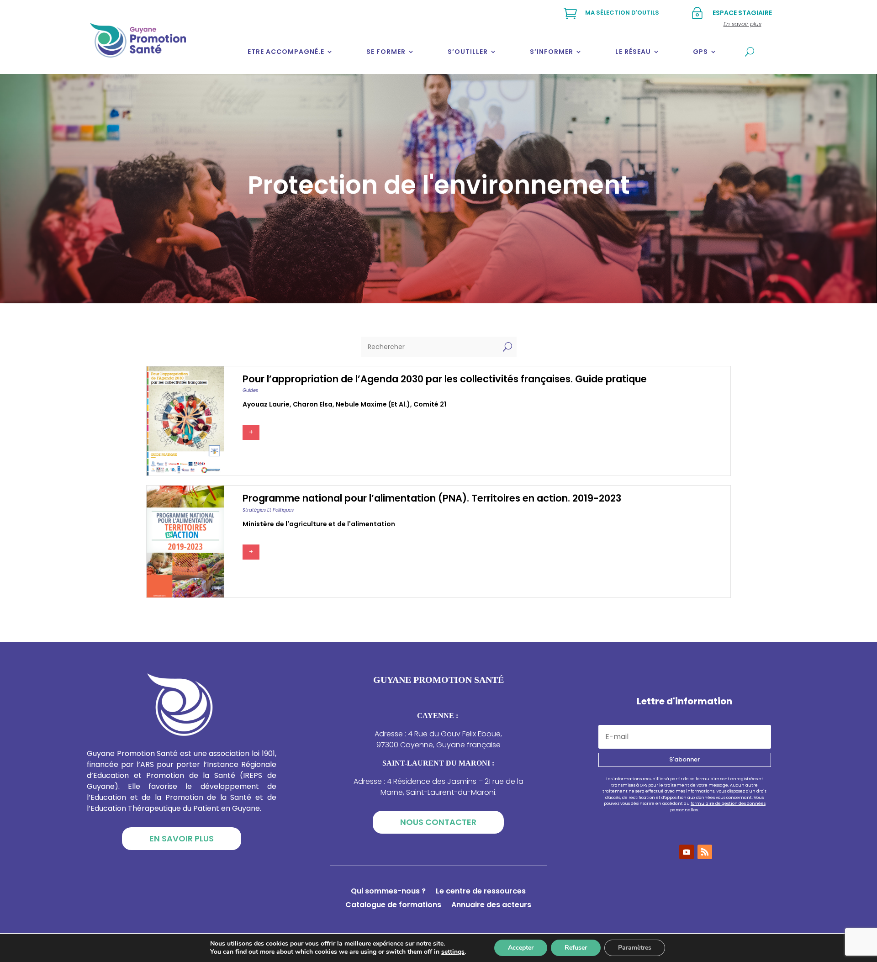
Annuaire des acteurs (491, 906)
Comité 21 (429, 404)
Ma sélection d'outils (622, 12)
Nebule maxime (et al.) (373, 404)
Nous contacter (438, 822)
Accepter (521, 947)
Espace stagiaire (742, 12)
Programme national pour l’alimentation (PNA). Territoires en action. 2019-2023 (432, 498)
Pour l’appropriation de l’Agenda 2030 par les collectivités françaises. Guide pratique (445, 379)
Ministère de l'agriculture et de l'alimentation (319, 524)
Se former (386, 51)
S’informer (551, 51)
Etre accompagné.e (286, 51)
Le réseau (633, 51)
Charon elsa (313, 404)
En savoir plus (181, 838)
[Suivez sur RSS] (704, 852)
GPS (700, 51)
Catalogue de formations (393, 906)
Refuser (576, 947)
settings (453, 952)
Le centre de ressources (481, 892)
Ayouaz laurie (266, 404)
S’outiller (468, 51)
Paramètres (634, 947)
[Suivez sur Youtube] (686, 852)
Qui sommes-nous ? (388, 892)
